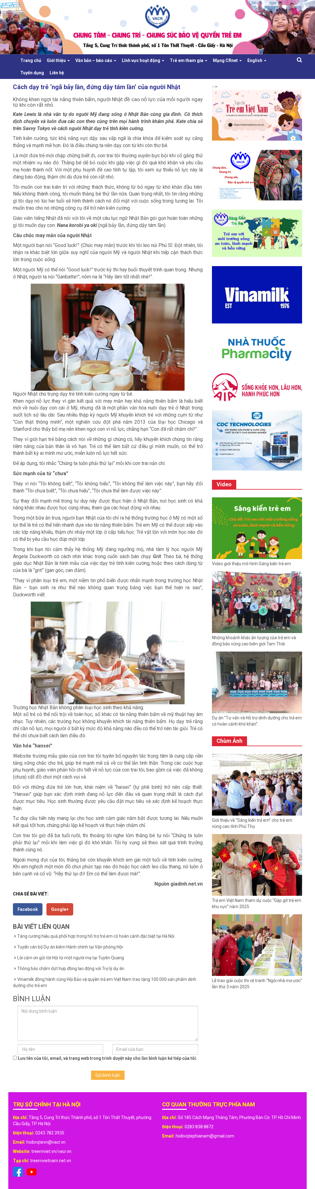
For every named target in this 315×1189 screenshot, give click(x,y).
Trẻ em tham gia (187, 60)
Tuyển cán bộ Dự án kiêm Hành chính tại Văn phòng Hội (70, 946)
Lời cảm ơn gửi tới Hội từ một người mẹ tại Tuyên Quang (70, 957)
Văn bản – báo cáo (94, 60)
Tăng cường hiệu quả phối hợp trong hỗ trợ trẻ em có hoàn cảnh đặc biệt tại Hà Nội (95, 936)
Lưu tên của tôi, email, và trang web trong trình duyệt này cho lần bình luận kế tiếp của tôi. (107, 1058)
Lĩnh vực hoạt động (141, 60)
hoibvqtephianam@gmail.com (205, 1135)
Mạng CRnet (226, 60)
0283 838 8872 (199, 1126)
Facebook (28, 909)
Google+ (60, 909)
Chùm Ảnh (229, 741)
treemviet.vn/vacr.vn (51, 1151)
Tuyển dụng (32, 72)
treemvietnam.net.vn (50, 1160)
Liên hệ (57, 72)
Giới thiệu (57, 60)
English (255, 60)
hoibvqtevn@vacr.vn (46, 1142)
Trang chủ (30, 60)
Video (224, 484)
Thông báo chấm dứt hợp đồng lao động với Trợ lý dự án (70, 968)
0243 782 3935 (49, 1132)
